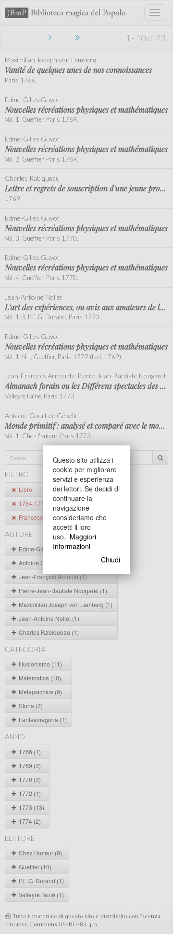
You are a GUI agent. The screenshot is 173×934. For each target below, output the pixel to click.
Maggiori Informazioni (74, 541)
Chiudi (110, 559)
